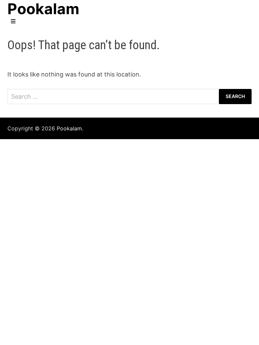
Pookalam (69, 128)
